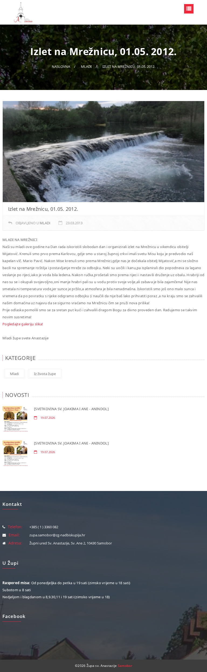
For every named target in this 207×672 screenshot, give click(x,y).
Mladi (86, 66)
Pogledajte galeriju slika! (22, 324)
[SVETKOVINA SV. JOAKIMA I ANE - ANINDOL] (71, 408)
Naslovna (61, 66)
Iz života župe (45, 373)
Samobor (125, 665)
